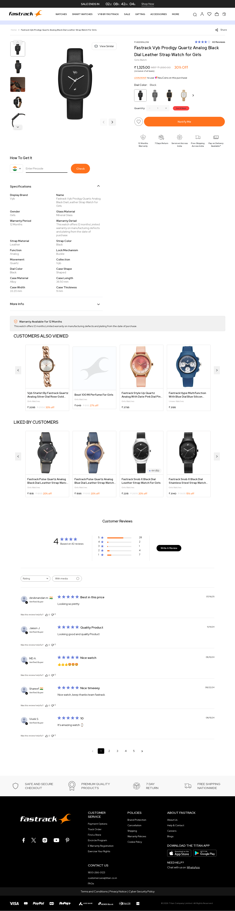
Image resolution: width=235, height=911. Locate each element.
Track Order (95, 829)
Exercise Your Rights (99, 851)
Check (80, 168)
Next (18, 127)
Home (14, 30)
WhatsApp (193, 867)
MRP (154, 67)
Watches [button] (61, 14)
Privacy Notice (118, 891)
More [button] (175, 14)
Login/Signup (140, 78)
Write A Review (169, 548)
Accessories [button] (158, 14)
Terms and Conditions (94, 891)
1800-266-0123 (96, 872)
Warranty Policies (136, 836)
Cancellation (134, 825)
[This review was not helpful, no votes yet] (52, 614)
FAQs (91, 883)
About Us (172, 819)
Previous (18, 42)
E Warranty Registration (101, 845)
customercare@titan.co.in (102, 878)
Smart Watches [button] (82, 14)
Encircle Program (97, 840)
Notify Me (184, 122)
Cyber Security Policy (141, 891)
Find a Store (94, 834)
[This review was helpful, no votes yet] (46, 614)
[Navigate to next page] (142, 751)
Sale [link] (127, 14)
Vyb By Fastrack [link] (108, 14)
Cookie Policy (134, 841)
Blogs (170, 836)
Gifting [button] (140, 14)
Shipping (132, 830)
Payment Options (97, 823)
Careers (171, 830)
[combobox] (35, 579)
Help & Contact (175, 825)
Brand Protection (136, 819)
